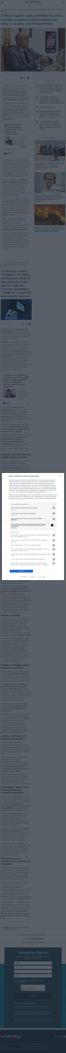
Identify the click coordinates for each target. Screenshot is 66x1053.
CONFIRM (21, 571)
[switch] (53, 508)
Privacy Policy (42, 577)
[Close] (60, 476)
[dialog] (33, 526)
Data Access (33, 577)
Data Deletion (23, 577)
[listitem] (33, 504)
